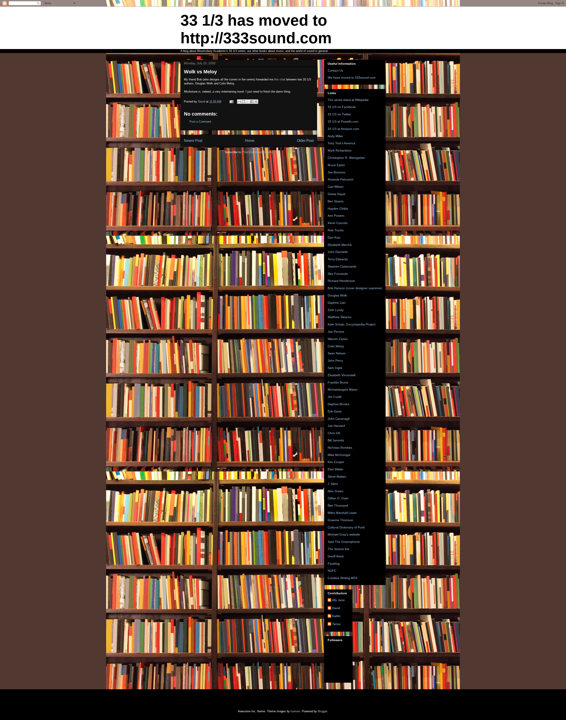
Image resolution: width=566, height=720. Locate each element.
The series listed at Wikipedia (348, 100)
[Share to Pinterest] (256, 101)
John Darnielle (338, 252)
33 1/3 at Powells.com (343, 121)
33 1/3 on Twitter (339, 114)
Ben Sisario (336, 201)
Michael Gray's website (344, 534)
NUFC (332, 570)
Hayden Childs (338, 208)
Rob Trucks (336, 230)
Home (249, 140)
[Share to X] (247, 101)
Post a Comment (200, 121)
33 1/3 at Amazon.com (343, 129)
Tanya (336, 624)
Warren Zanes (338, 339)
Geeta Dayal (336, 194)
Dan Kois (334, 237)
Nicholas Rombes (340, 447)
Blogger (322, 711)
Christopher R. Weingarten (346, 158)
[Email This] (239, 101)
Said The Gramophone (344, 541)
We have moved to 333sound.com (352, 77)
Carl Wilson (336, 186)
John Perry (335, 360)
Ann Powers (336, 215)
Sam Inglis (335, 368)
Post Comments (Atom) (258, 152)
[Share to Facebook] (252, 101)
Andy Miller (335, 136)
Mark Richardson (340, 150)
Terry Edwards (338, 259)
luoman (295, 711)
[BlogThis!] (243, 101)
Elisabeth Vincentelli (342, 375)
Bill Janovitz (336, 440)
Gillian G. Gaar (338, 498)
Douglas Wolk (337, 295)
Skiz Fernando (338, 273)
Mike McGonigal (339, 455)
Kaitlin (336, 616)
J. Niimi (333, 484)
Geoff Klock (336, 556)
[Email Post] (231, 101)
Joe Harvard (336, 425)
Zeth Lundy (336, 310)
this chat (280, 79)
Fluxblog (334, 563)
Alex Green (335, 491)
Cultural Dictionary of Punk (346, 527)
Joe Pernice (336, 331)
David (336, 608)
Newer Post (193, 140)
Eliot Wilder (335, 469)
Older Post (305, 140)
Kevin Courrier (338, 223)
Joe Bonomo (336, 172)
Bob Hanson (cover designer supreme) (355, 288)
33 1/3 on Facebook (342, 107)
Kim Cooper (336, 462)
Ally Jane (338, 600)
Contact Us (335, 70)
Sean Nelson (337, 353)
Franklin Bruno (338, 382)
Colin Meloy (336, 346)
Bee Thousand (338, 505)
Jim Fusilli (334, 397)
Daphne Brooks (338, 404)
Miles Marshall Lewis (342, 513)
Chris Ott (334, 433)
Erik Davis (335, 411)
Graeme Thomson (340, 520)
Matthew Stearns (339, 317)
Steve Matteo (337, 476)
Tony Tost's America (341, 143)
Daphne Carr (337, 302)
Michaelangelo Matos (343, 389)
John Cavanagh (339, 418)
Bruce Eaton (336, 165)
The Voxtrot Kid (338, 549)
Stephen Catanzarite (342, 266)
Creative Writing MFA (342, 578)
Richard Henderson (341, 281)
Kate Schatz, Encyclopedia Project (351, 324)
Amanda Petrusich (340, 179)
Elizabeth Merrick (340, 245)
